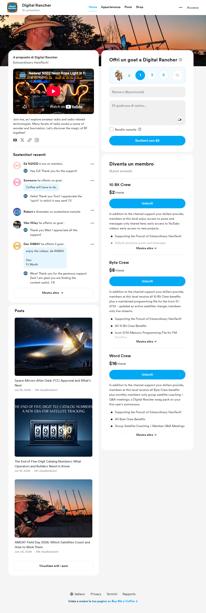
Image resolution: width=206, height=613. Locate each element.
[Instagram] (37, 140)
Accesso (193, 7)
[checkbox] (122, 129)
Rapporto (129, 594)
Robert (28, 211)
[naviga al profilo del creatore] (12, 7)
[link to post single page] (53, 355)
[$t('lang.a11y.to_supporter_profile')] (26, 170)
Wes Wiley (31, 223)
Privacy (96, 594)
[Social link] (30, 140)
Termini (111, 594)
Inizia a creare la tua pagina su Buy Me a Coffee (101, 601)
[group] (147, 218)
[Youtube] (15, 140)
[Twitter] (22, 140)
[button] (93, 7)
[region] (147, 101)
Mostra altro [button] (144, 248)
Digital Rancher (36, 5)
